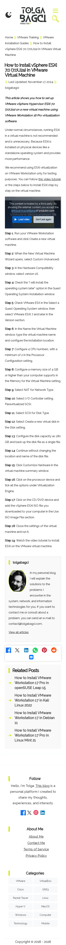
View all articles (19, 632)
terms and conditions (23, 210)
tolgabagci (12, 87)
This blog (42, 786)
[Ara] (55, 19)
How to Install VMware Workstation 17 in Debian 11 (35, 718)
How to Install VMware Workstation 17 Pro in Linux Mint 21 (33, 735)
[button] (8, 15)
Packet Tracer (20, 898)
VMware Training (28, 37)
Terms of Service (36, 849)
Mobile (45, 923)
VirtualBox (45, 881)
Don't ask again (43, 219)
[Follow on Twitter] (29, 813)
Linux (45, 898)
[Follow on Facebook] (23, 813)
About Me (36, 836)
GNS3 (45, 889)
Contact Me (36, 843)
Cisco (20, 889)
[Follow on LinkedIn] (42, 813)
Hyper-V (20, 906)
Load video (23, 219)
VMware (20, 881)
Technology (20, 923)
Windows (20, 915)
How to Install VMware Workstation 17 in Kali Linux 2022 (33, 700)
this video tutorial (49, 179)
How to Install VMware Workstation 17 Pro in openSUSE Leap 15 (33, 683)
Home (9, 37)
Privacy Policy (36, 855)
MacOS (45, 906)
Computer (45, 915)
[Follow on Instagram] (36, 813)
